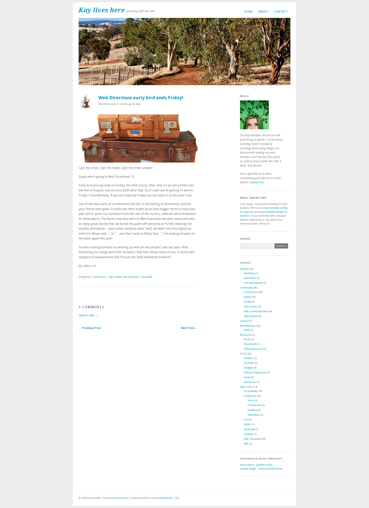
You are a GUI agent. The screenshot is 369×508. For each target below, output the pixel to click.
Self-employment (253, 282)
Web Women (251, 316)
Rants (247, 330)
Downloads (250, 344)
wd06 (118, 276)
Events (247, 296)
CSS (246, 419)
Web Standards (252, 438)
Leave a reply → (88, 315)
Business (245, 268)
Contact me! (256, 182)
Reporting (253, 414)
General (244, 320)
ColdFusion (250, 396)
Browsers (249, 362)
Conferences (99, 276)
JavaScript (249, 429)
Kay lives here (102, 10)
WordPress (250, 382)
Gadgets (248, 367)
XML (246, 443)
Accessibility (250, 391)
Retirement (250, 278)
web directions (130, 276)
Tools (243, 353)
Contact (281, 11)
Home (248, 11)
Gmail (247, 377)
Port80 (247, 301)
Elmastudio (166, 497)
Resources (245, 334)
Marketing (249, 273)
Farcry (251, 400)
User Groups (251, 306)
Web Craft (245, 386)
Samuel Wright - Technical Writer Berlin (261, 468)
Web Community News (256, 311)
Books (247, 339)
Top (177, 497)
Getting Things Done (255, 372)
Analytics (248, 358)
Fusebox (252, 410)
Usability (248, 434)
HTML (247, 424)
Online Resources (253, 348)
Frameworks (254, 405)
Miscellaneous (248, 325)
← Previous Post (90, 327)
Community (246, 287)
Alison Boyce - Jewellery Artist (256, 464)
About (263, 11)
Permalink (146, 276)
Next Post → (189, 327)
